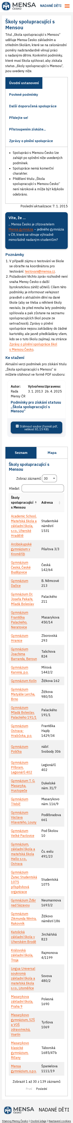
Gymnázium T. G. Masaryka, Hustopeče (23, 786)
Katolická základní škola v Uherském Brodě (23, 937)
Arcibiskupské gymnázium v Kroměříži (21, 549)
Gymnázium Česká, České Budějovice (21, 567)
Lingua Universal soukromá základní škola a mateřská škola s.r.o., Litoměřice (23, 978)
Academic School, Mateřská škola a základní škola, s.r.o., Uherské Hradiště (24, 526)
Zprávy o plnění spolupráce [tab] (31, 141)
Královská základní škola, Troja (22, 955)
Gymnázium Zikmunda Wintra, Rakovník (23, 918)
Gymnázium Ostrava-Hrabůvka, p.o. (21, 731)
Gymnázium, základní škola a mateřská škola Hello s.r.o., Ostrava (23, 854)
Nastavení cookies (60, 1121)
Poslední (41, 1089)
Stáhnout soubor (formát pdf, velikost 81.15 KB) (38, 427)
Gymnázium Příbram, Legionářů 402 (21, 767)
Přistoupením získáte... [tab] (27, 129)
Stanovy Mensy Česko (15, 1121)
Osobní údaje (38, 1121)
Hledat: (14, 488)
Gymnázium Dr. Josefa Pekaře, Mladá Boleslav (22, 599)
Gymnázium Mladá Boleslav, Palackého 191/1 (24, 712)
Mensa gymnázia (21, 229)
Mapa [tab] (52, 452)
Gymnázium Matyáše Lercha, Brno (23, 694)
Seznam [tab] (21, 452)
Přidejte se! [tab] (18, 117)
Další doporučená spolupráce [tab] (33, 106)
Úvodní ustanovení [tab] (24, 83)
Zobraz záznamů (29, 478)
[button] (35, 503)
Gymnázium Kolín (23, 681)
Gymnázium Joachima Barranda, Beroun (24, 654)
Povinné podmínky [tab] (23, 94)
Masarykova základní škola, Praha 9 (22, 1001)
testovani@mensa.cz (40, 271)
